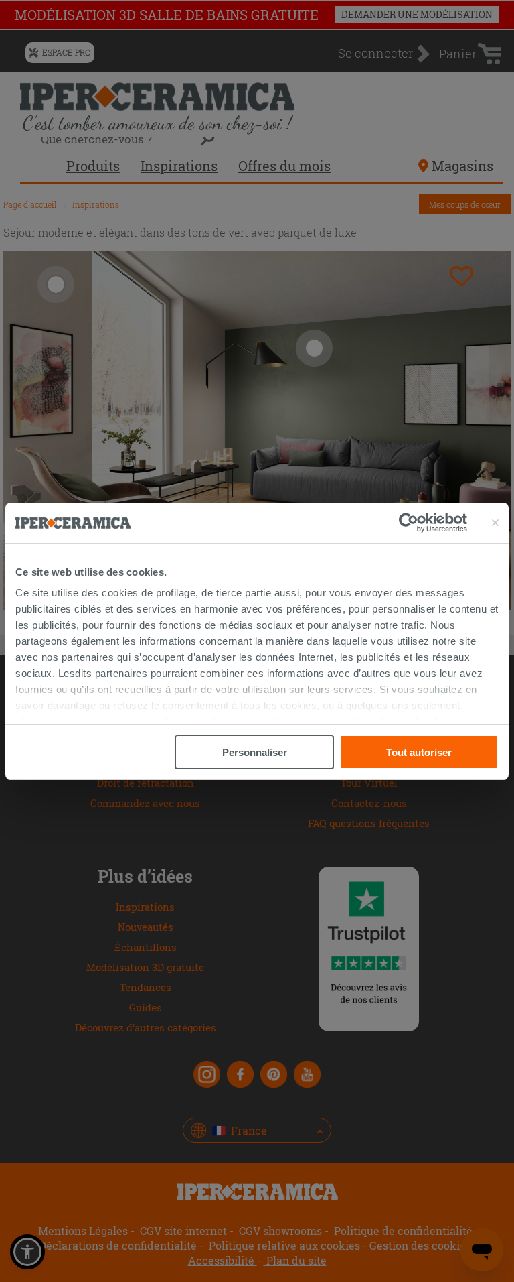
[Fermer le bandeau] (495, 522)
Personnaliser (254, 752)
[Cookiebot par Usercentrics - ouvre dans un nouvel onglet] (433, 523)
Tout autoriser (419, 752)
